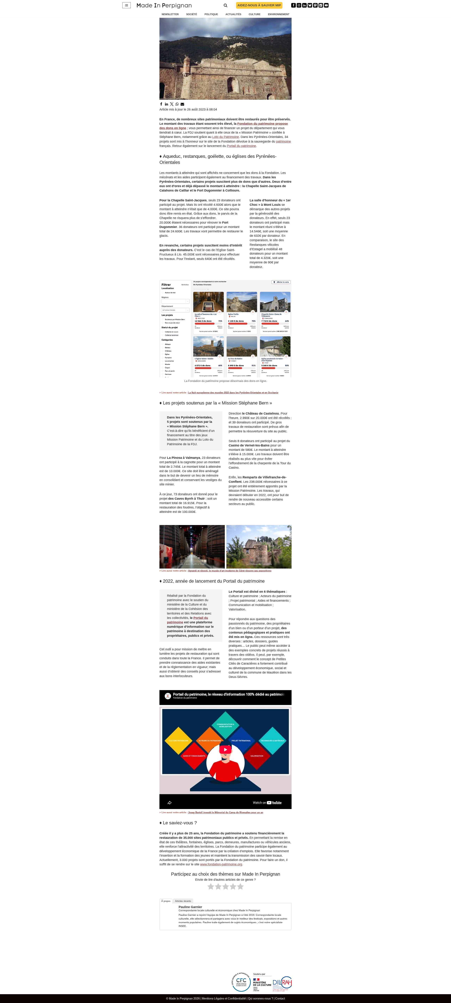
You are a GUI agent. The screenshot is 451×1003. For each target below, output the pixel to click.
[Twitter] (172, 104)
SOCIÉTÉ (191, 14)
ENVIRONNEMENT (278, 14)
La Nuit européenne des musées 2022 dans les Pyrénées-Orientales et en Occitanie (233, 392)
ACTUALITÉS (233, 14)
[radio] (211, 887)
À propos (166, 901)
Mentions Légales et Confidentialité (224, 998)
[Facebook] (293, 5)
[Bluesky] (310, 5)
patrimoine (283, 141)
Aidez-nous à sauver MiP (259, 5)
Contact (280, 998)
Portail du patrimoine (241, 146)
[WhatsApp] (177, 104)
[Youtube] (326, 5)
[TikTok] (321, 5)
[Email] (182, 104)
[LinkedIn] (166, 104)
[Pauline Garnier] (169, 918)
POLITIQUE (211, 14)
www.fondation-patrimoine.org (221, 864)
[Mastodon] (315, 5)
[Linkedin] (304, 5)
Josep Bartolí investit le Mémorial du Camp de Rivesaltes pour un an (225, 812)
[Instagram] (299, 5)
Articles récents (183, 901)
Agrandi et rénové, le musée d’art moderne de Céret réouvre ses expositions (229, 570)
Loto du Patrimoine (225, 137)
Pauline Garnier (190, 907)
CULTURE (254, 14)
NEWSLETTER (170, 14)
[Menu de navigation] (126, 5)
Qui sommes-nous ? (260, 998)
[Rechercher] (225, 5)
